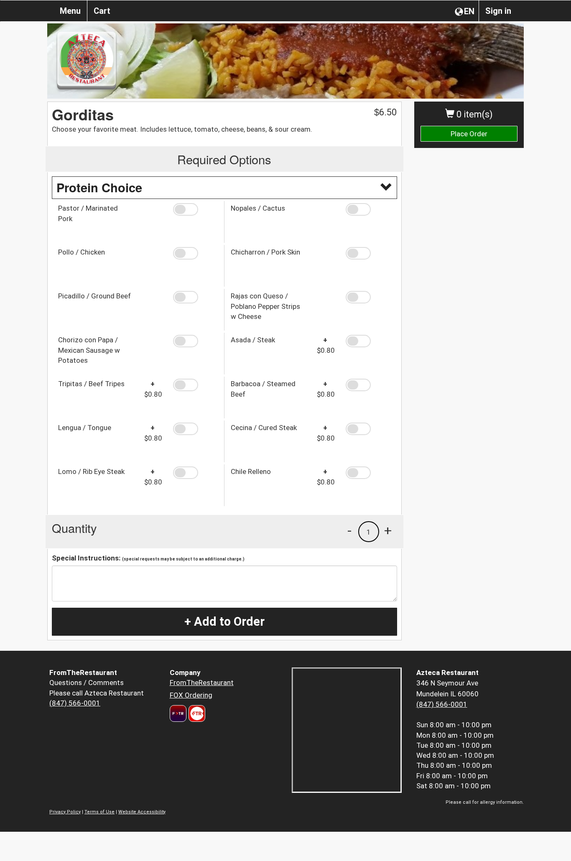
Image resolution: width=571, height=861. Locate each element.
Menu (70, 11)
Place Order (469, 134)
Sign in (498, 11)
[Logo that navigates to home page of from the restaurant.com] (178, 713)
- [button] (349, 530)
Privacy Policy (65, 812)
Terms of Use (99, 812)
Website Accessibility (142, 812)
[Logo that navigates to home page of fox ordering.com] (195, 713)
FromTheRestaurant (202, 682)
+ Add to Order (224, 621)
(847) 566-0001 (74, 703)
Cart (102, 11)
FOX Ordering (191, 695)
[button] (195, 209)
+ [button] (388, 530)
